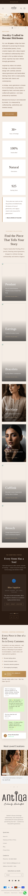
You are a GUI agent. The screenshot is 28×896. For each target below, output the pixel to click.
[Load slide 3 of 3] (16, 28)
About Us (5, 836)
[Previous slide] (9, 28)
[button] (3, 8)
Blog (4, 846)
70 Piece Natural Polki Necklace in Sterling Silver (13, 777)
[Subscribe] (21, 875)
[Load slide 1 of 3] (12, 28)
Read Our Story (9, 114)
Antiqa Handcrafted (8, 890)
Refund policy (7, 892)
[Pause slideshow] (26, 28)
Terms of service (14, 892)
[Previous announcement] (2, 2)
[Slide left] (10, 787)
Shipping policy (22, 892)
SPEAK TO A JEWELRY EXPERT (13, 674)
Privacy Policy (6, 850)
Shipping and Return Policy (9, 840)
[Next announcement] (25, 2)
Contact (5, 843)
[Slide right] (17, 787)
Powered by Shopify (16, 890)
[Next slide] (18, 28)
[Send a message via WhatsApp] (25, 893)
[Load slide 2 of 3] (14, 28)
